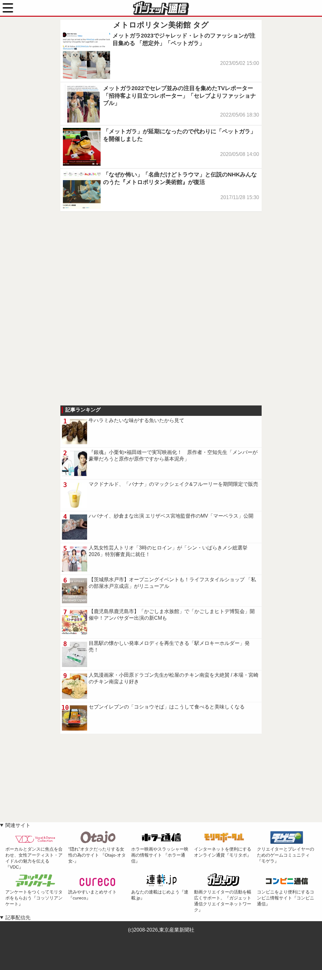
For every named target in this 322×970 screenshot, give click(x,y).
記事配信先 (18, 917)
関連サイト (18, 825)
